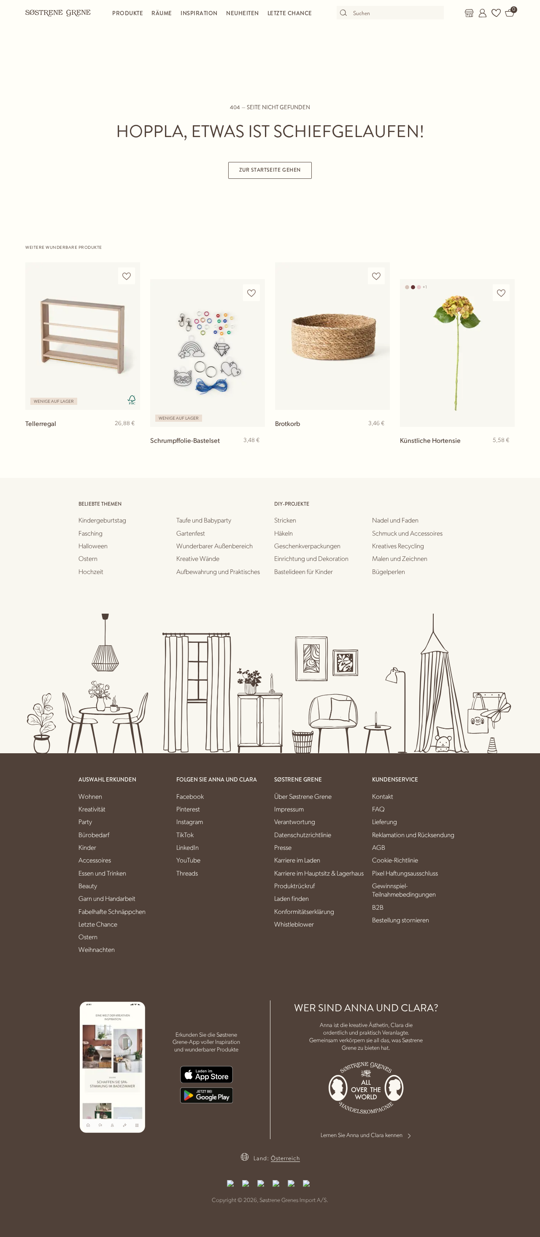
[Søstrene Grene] (58, 12)
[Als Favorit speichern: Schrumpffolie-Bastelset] (251, 292)
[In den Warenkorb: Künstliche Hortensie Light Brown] (505, 454)
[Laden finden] (469, 13)
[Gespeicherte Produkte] (496, 13)
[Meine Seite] (483, 13)
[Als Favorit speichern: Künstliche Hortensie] (501, 292)
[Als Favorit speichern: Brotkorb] (376, 276)
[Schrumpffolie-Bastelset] (207, 353)
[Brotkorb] (332, 336)
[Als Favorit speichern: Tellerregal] (126, 276)
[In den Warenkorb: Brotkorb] (380, 437)
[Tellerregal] (82, 336)
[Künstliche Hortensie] (457, 353)
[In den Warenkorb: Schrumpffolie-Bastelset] (255, 454)
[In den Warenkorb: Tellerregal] (130, 437)
